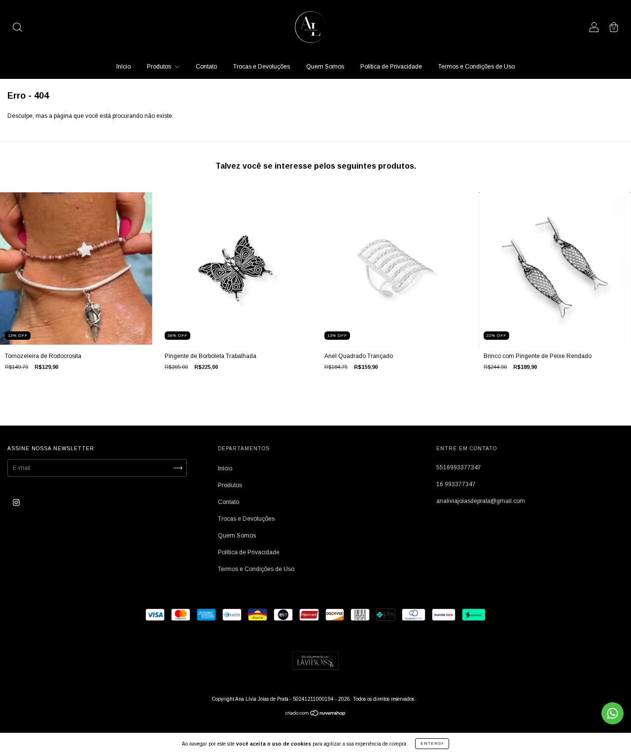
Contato (206, 66)
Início (123, 66)
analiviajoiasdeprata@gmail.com (480, 501)
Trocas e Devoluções (261, 66)
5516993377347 (458, 467)
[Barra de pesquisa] (17, 28)
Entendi (432, 743)
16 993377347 (456, 484)
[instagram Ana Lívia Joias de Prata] (16, 502)
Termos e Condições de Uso (476, 66)
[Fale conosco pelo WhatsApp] (612, 713)
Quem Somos (325, 66)
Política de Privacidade (391, 66)
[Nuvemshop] (316, 714)
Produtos (160, 66)
